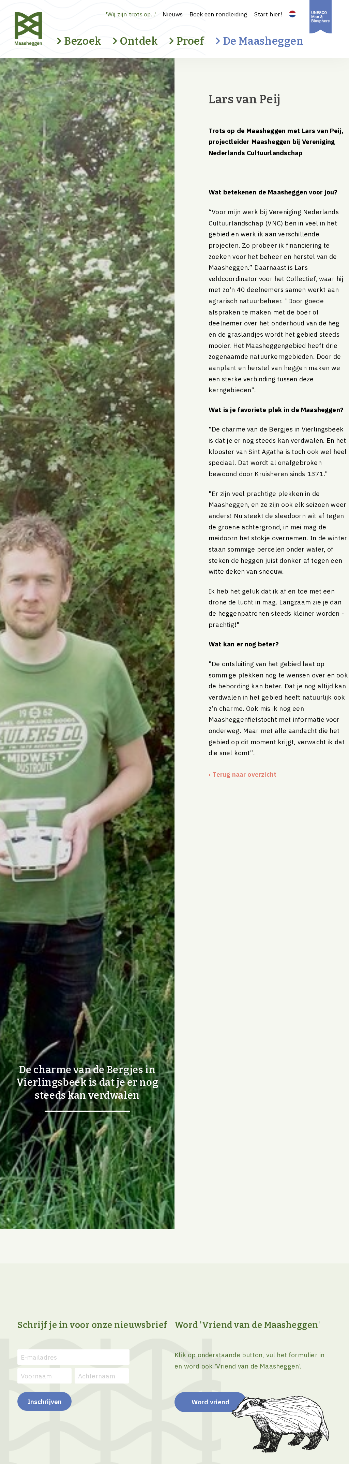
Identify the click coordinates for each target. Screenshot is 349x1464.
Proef (190, 41)
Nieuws (173, 14)
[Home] (40, 29)
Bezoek (83, 41)
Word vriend (210, 1401)
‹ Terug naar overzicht (242, 774)
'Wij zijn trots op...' (131, 14)
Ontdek (139, 41)
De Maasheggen (263, 41)
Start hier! (268, 14)
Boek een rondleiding (218, 14)
